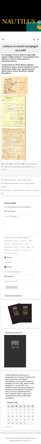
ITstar (30, 440)
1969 (5, 167)
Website (10, 276)
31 (24, 423)
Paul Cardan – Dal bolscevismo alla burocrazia (20, 190)
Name (9, 257)
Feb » (10, 427)
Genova (10, 167)
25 (28, 420)
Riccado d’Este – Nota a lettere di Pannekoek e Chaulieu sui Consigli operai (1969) (18, 183)
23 (20, 420)
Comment (11, 211)
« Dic (6, 427)
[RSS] (37, 39)
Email (9, 267)
